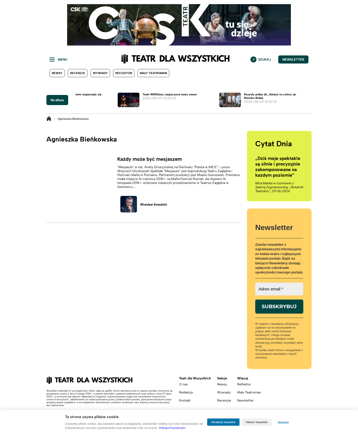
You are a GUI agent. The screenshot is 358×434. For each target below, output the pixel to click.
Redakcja (186, 392)
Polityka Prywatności (172, 427)
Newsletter (293, 59)
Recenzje (77, 73)
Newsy (57, 73)
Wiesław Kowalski (153, 204)
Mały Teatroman (153, 73)
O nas (183, 384)
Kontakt (185, 400)
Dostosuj (283, 422)
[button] (6, 25)
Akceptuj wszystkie (223, 422)
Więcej (242, 378)
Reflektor (123, 73)
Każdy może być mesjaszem (149, 159)
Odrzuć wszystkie (256, 422)
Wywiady (100, 73)
